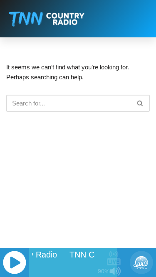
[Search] (140, 103)
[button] (141, 19)
